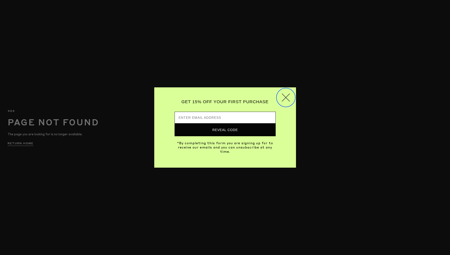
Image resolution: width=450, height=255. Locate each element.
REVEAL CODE (225, 130)
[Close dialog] (285, 97)
